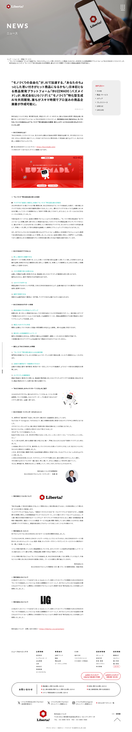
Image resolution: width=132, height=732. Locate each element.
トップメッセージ (41, 658)
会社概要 (39, 661)
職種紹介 (116, 655)
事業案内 (58, 651)
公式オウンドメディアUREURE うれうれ (112, 676)
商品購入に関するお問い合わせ (53, 686)
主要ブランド (59, 655)
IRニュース (100, 655)
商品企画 (58, 661)
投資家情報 (100, 651)
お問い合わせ (26, 689)
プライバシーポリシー (51, 728)
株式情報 (99, 666)
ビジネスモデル (41, 672)
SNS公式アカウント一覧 (106, 703)
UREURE (100, 110)
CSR (76, 651)
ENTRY (116, 666)
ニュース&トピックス (19, 651)
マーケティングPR (61, 664)
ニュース (16, 59)
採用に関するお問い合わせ (97, 686)
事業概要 (39, 669)
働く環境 (116, 664)
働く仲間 (116, 661)
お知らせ (100, 106)
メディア (100, 98)
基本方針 (78, 655)
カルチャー (116, 658)
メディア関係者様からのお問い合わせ (55, 692)
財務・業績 (99, 661)
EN (113, 714)
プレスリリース (102, 102)
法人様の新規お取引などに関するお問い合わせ (59, 689)
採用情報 (117, 651)
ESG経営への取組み (81, 661)
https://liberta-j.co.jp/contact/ (51, 629)
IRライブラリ (100, 664)
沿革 (37, 664)
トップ (9, 59)
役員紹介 (39, 666)
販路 (56, 658)
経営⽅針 (99, 658)
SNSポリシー (61, 728)
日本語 (118, 714)
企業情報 (40, 651)
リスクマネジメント (81, 658)
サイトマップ (68, 728)
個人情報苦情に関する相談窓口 (99, 689)
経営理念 (39, 655)
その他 (99, 91)
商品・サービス (26, 59)
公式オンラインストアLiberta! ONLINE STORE (92, 676)
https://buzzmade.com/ (46, 147)
